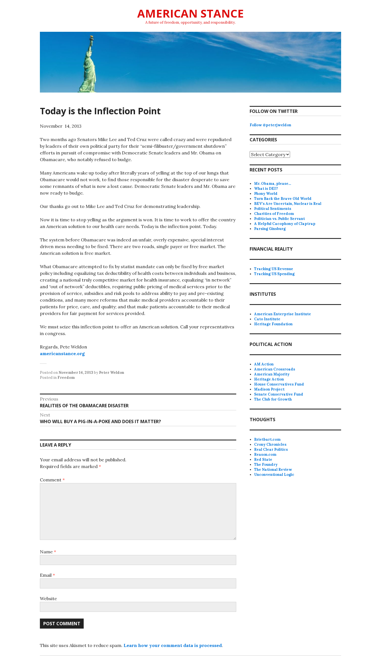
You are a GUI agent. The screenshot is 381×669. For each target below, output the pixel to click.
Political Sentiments (272, 208)
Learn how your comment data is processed (173, 645)
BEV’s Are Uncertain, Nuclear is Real (287, 203)
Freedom (66, 377)
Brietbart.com (267, 439)
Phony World (266, 193)
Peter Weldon (111, 372)
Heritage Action (269, 379)
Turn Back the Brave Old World (283, 198)
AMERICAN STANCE (190, 13)
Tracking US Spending (274, 274)
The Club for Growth (273, 399)
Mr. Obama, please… (272, 183)
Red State (263, 459)
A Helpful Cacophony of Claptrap (284, 223)
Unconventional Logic (274, 474)
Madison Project (269, 389)
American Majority (272, 374)
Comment (52, 480)
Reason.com (265, 454)
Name (48, 551)
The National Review (273, 469)
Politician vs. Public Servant (279, 218)
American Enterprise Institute (282, 314)
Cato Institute (267, 319)
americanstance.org (62, 353)
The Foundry (266, 464)
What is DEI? (266, 188)
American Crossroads (274, 369)
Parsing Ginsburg (270, 228)
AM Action (264, 364)
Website (48, 598)
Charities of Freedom (274, 213)
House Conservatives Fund (279, 384)
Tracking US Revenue (273, 268)
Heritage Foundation (273, 324)
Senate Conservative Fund (278, 394)
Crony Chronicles (270, 444)
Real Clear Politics (271, 449)
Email (47, 575)
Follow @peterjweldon (270, 125)
